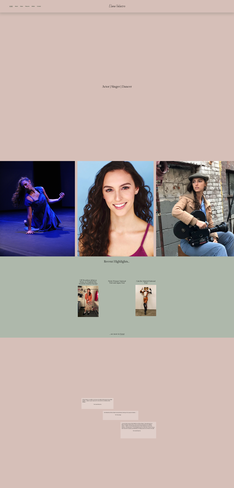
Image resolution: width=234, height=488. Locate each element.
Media (33, 6)
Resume (27, 6)
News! (122, 334)
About (16, 6)
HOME (11, 6)
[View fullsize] (37, 208)
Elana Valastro (117, 6)
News (21, 6)
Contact (39, 6)
